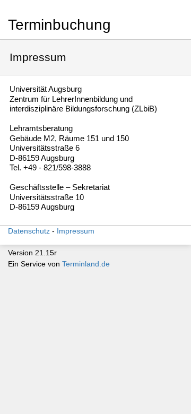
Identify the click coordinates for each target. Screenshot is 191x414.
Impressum (75, 231)
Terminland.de (86, 264)
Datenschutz (29, 231)
